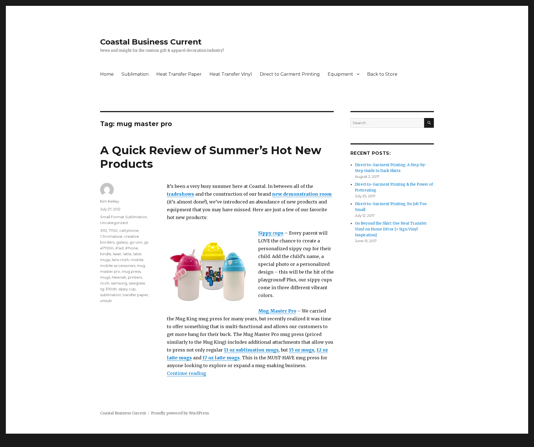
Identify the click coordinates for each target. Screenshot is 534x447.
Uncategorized (114, 222)
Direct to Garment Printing (290, 74)
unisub (106, 300)
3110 (103, 230)
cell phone (129, 230)
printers (135, 277)
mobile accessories (117, 265)
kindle (105, 254)
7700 (113, 230)
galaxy (122, 242)
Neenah (119, 277)
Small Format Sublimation (123, 217)
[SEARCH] (429, 123)
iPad (119, 248)
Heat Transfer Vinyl (230, 74)
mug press (131, 271)
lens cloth (120, 259)
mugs (105, 277)
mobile (137, 259)
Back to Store (382, 74)
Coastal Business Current (151, 41)
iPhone (131, 248)
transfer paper (135, 295)
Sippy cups (270, 233)
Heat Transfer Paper (179, 74)
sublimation (110, 295)
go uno (136, 242)
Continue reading (186, 373)
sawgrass (137, 283)
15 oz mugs (301, 350)
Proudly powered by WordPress (180, 413)
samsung (119, 283)
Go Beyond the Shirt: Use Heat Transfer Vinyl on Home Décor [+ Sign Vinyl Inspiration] (391, 229)
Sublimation (135, 74)
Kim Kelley (109, 201)
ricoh (104, 283)
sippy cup (127, 289)
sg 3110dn (108, 289)
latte (127, 254)
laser (117, 254)
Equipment (340, 74)
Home (107, 74)
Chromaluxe (111, 236)
